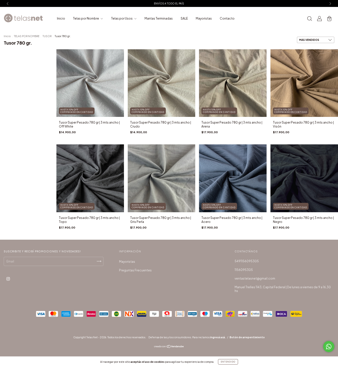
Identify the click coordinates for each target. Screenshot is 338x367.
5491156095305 (247, 261)
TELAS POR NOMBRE (26, 36)
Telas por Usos (122, 18)
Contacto (227, 18)
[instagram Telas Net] (8, 279)
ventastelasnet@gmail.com (255, 278)
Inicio (61, 18)
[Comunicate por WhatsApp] (328, 346)
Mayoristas (204, 18)
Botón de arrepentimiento (247, 337)
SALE (184, 18)
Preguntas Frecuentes (135, 270)
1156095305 (244, 270)
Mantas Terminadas (159, 18)
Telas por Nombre (86, 18)
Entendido (228, 362)
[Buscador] (309, 19)
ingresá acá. (218, 337)
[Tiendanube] (169, 347)
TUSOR (47, 36)
